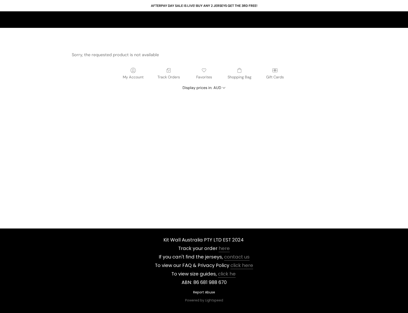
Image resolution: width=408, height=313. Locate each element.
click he (227, 274)
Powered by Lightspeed (204, 300)
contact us (237, 257)
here (224, 248)
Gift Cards (275, 77)
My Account (133, 77)
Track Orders (168, 77)
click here (241, 265)
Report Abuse (204, 292)
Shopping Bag (239, 77)
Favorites (204, 77)
